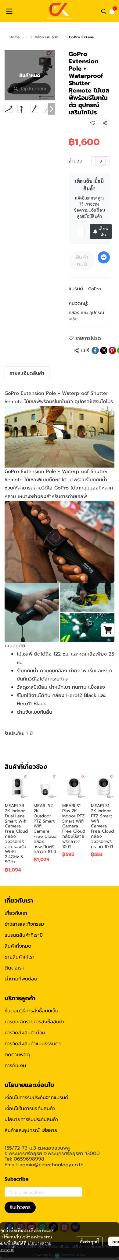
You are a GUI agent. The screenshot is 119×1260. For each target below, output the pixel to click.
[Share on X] (103, 350)
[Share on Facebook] (95, 350)
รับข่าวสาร (20, 1207)
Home (14, 37)
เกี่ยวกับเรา (16, 913)
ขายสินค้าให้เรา (19, 957)
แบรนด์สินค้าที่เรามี (24, 935)
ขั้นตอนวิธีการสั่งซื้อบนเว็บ (31, 1011)
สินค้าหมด (82, 260)
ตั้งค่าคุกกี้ (89, 1241)
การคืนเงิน (15, 1065)
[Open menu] (9, 11)
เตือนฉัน (103, 231)
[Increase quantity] (108, 161)
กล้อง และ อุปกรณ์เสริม (53, 37)
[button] (103, 11)
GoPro (94, 289)
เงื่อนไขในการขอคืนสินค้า (30, 1108)
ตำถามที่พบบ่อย (21, 979)
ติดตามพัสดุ (17, 1054)
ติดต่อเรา (14, 968)
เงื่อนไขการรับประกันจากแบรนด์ (36, 1097)
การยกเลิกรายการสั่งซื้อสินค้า (34, 1021)
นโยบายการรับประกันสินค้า (31, 1119)
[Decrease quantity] (94, 161)
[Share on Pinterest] (112, 350)
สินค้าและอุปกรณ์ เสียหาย (31, 1130)
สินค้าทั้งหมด (18, 946)
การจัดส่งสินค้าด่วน (25, 1032)
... (27, 37)
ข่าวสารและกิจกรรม (24, 924)
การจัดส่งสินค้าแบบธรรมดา (33, 1043)
